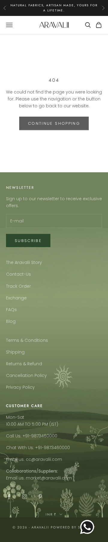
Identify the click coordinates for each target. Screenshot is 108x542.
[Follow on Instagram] (25, 497)
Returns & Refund (24, 364)
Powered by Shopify (73, 527)
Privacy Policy (20, 387)
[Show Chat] (88, 527)
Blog (11, 321)
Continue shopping (54, 123)
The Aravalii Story (24, 262)
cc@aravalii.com (44, 459)
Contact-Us (18, 274)
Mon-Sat (15, 417)
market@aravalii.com (49, 478)
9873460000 (44, 436)
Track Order (18, 286)
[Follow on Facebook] (9, 497)
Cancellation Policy (26, 375)
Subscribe (28, 240)
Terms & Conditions (27, 340)
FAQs (11, 310)
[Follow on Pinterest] (40, 497)
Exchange (16, 298)
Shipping (15, 352)
